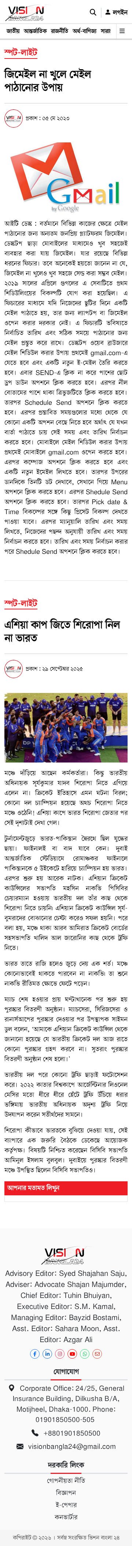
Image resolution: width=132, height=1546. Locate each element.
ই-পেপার (66, 1505)
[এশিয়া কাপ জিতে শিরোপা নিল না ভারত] (66, 727)
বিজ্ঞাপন (66, 1493)
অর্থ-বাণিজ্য (84, 31)
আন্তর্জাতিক (35, 31)
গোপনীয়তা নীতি (66, 1481)
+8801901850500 (70, 1433)
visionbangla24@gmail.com (71, 1446)
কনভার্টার (66, 1517)
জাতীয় (13, 31)
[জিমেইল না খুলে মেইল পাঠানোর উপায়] (66, 177)
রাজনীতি (59, 31)
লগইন (119, 12)
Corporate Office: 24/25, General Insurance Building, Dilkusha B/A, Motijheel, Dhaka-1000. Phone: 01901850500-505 (68, 1404)
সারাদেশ (109, 31)
